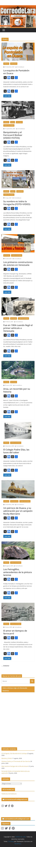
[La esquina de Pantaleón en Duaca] (18, 52)
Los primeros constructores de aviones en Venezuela (18, 263)
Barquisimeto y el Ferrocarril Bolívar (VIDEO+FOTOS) (12, 135)
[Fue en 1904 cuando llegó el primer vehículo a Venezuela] (18, 306)
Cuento (13, 191)
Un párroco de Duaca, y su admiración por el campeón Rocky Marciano (17, 510)
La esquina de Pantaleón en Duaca (16, 72)
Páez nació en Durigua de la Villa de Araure (14, 766)
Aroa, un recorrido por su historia (16, 390)
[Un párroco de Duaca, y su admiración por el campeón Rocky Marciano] (18, 489)
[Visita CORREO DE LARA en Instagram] (2, 806)
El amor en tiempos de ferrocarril (15, 632)
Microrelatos (14, 501)
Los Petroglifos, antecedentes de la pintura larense (17, 572)
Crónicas (6, 63)
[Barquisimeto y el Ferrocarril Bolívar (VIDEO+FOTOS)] (18, 110)
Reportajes (19, 122)
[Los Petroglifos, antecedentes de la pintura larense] (18, 550)
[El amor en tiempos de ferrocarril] (18, 612)
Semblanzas (14, 63)
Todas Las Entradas (9, 125)
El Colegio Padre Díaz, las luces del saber (16, 451)
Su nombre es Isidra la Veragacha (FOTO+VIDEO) (16, 203)
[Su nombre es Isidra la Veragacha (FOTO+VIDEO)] (18, 179)
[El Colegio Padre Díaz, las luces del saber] (18, 431)
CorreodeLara (20, 67)
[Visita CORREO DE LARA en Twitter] (6, 806)
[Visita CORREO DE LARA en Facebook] (9, 806)
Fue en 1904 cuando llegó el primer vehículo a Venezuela (18, 328)
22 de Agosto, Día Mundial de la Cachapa (14, 753)
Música (12, 122)
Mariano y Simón (6, 758)
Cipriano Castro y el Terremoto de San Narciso (15, 761)
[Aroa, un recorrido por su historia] (18, 370)
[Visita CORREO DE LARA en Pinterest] (12, 806)
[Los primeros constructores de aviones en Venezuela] (18, 243)
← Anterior (5, 666)
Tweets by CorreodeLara (8, 794)
